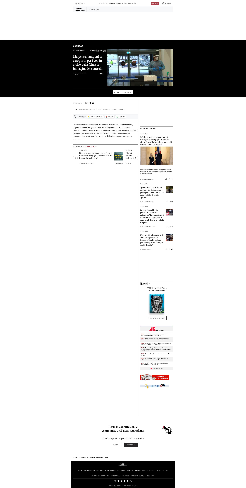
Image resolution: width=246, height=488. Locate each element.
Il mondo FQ (131, 3)
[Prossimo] (135, 158)
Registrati (131, 445)
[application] (140, 67)
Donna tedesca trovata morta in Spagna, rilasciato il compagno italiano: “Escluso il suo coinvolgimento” (96, 155)
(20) (172, 179)
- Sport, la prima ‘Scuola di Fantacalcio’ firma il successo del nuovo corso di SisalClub (155, 334)
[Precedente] (75, 158)
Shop (125, 3)
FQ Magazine (119, 3)
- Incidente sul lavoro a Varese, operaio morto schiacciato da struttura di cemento (154, 359)
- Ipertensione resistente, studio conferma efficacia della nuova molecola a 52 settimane (156, 344)
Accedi (115, 445)
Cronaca (78, 46)
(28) (172, 249)
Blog (107, 3)
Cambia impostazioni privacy (116, 470)
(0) (105, 73)
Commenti (78, 103)
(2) (122, 163)
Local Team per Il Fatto (79, 73)
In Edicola (101, 3)
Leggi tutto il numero (156, 318)
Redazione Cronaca (86, 163)
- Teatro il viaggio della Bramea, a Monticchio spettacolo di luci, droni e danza (154, 363)
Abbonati (154, 3)
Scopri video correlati (123, 92)
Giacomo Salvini (146, 249)
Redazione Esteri (146, 179)
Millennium (112, 3)
